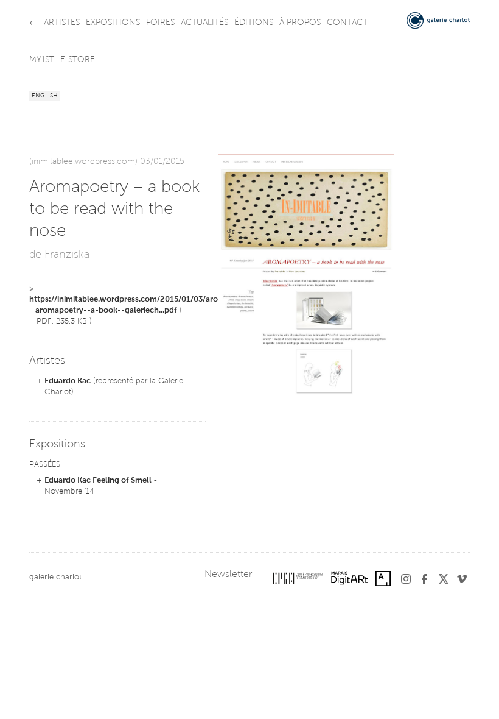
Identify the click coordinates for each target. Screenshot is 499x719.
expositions (113, 23)
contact (347, 23)
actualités (204, 23)
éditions (253, 23)
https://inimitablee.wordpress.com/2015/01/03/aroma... (132, 299)
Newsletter (228, 574)
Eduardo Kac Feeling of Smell (98, 480)
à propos (300, 23)
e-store (77, 60)
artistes (62, 23)
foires (160, 23)
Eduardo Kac (67, 381)
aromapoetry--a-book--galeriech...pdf (106, 310)
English (45, 96)
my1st (41, 60)
